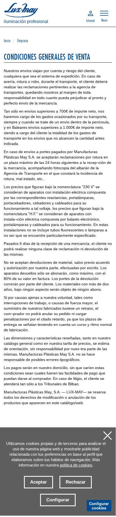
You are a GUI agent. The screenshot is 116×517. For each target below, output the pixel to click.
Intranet (90, 20)
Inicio (7, 40)
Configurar (57, 499)
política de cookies (76, 465)
